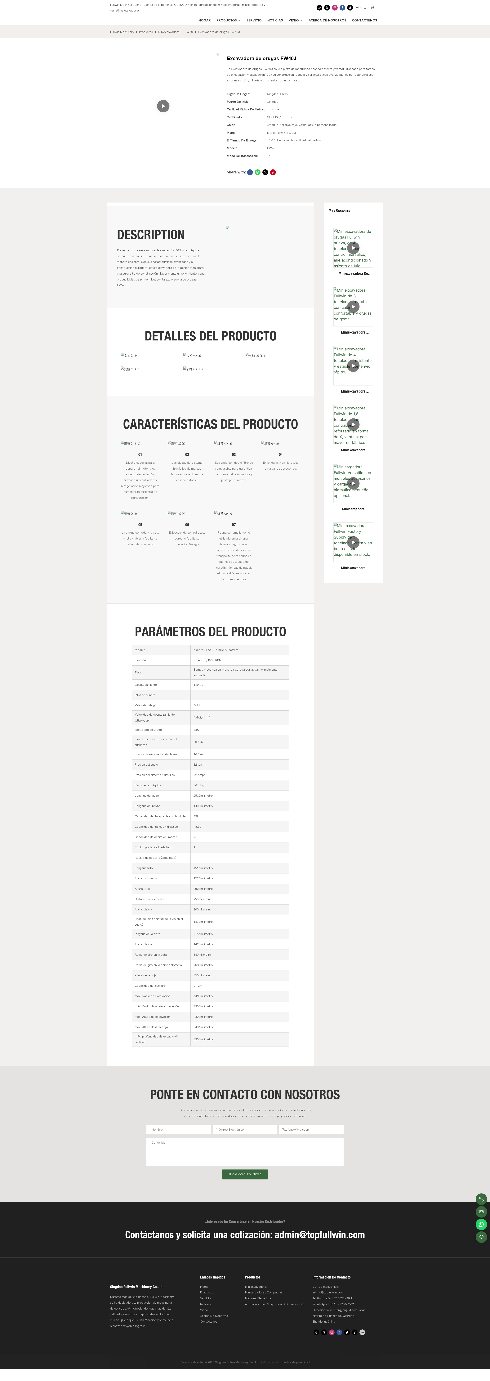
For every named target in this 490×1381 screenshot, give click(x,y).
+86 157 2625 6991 (341, 1304)
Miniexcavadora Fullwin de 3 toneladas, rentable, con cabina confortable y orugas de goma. (353, 332)
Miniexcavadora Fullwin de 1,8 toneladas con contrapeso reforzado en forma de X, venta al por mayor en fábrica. (353, 450)
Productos (146, 32)
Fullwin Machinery (122, 32)
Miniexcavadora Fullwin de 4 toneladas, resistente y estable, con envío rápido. (353, 391)
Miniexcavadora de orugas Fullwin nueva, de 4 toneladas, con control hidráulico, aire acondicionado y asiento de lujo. (353, 273)
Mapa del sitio (271, 1362)
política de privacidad (296, 1362)
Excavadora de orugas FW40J (219, 32)
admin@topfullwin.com (320, 1234)
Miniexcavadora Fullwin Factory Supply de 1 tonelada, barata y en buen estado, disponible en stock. (353, 568)
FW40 (189, 32)
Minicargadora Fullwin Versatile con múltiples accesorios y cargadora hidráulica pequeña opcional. (353, 509)
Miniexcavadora (169, 32)
